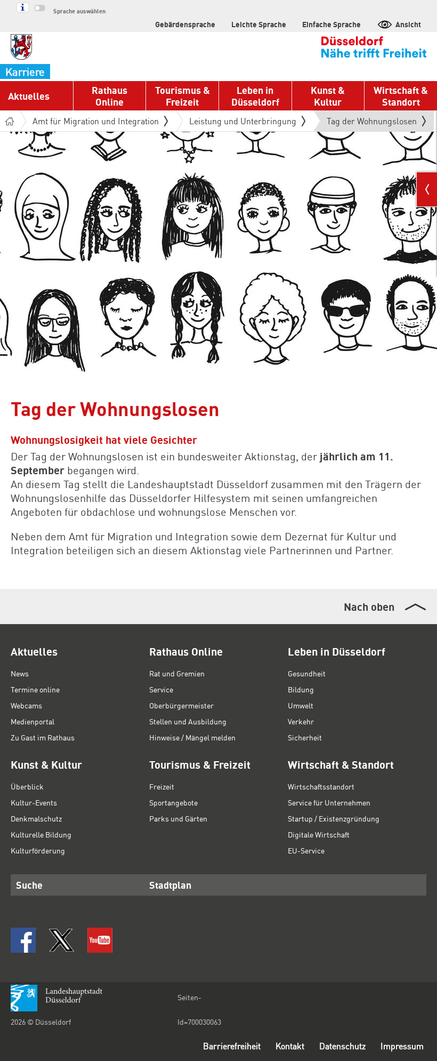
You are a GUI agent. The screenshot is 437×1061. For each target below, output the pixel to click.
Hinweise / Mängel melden (192, 737)
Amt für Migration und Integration (96, 120)
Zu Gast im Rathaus (43, 737)
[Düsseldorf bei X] (61, 940)
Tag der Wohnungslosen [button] (372, 123)
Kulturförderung (38, 850)
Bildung (301, 689)
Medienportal (32, 721)
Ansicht (408, 24)
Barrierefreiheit (232, 1045)
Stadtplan (170, 885)
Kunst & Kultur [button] (328, 96)
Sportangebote (173, 802)
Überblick (27, 786)
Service (161, 689)
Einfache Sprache (331, 24)
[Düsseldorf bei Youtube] (99, 940)
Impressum (402, 1045)
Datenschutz (342, 1045)
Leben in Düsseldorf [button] (255, 96)
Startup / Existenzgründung (333, 818)
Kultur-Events (34, 802)
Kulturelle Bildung (41, 834)
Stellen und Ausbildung (187, 721)
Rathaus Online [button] (109, 96)
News (20, 673)
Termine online (35, 689)
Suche (29, 885)
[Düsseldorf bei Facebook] (23, 940)
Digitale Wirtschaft (319, 834)
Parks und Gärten (178, 818)
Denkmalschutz (36, 818)
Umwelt (300, 705)
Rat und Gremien (177, 673)
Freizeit (161, 786)
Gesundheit (307, 673)
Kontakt (290, 1045)
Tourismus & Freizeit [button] (182, 96)
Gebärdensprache (185, 24)
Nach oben (369, 606)
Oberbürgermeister (181, 705)
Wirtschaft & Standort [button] (401, 96)
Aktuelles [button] (29, 96)
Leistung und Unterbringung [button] (242, 120)
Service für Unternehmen (329, 802)
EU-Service (306, 850)
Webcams (26, 705)
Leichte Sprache (258, 24)
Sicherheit (305, 737)
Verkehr (301, 721)
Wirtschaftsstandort (321, 786)
